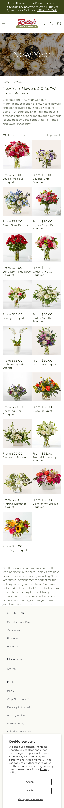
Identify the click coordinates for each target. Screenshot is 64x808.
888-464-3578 (47, 10)
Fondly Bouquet (13, 318)
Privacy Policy (16, 715)
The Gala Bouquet (44, 364)
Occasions (13, 630)
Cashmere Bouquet (16, 457)
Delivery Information (20, 707)
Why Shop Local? (18, 699)
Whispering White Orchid (15, 366)
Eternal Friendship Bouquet (44, 459)
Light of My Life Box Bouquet (45, 505)
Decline (30, 790)
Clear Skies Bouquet (16, 225)
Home (6, 82)
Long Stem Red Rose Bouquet (17, 273)
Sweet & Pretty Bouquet (42, 273)
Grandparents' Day (18, 622)
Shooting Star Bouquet (12, 412)
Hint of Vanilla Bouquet (41, 320)
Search (11, 668)
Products (12, 638)
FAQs (10, 691)
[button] (43, 23)
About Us (13, 646)
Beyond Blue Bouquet (41, 180)
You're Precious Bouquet (13, 180)
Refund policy (15, 723)
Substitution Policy (19, 731)
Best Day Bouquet (15, 550)
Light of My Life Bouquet (43, 227)
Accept (30, 781)
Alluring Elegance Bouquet (14, 505)
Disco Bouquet (42, 410)
